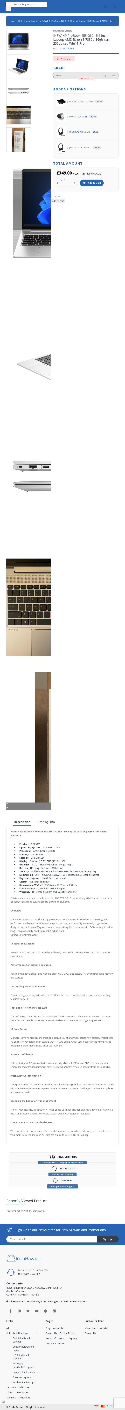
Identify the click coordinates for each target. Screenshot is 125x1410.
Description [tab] (22, 822)
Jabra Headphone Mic (84, 148)
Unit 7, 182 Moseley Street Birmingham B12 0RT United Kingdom (53, 1301)
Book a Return (67, 1333)
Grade (59, 68)
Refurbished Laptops (28, 21)
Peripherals (24, 1397)
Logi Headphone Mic (83, 132)
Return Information (55, 1338)
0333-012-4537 (29, 1274)
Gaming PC (23, 1392)
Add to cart (94, 182)
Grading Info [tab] (46, 822)
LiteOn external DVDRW (85, 102)
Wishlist (66, 58)
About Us (58, 1328)
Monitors (11, 1397)
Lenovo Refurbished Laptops (23, 1348)
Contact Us (51, 1333)
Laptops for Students (24, 1372)
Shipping (72, 1338)
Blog (47, 1328)
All (7, 1328)
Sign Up (107, 1239)
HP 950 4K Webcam (82, 117)
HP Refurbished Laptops (21, 1357)
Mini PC (10, 1392)
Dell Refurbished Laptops (21, 1340)
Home (13, 21)
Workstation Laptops (24, 1382)
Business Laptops (22, 1377)
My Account (90, 1328)
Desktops (11, 1387)
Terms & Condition (55, 1343)
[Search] (8, 9)
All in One (24, 1387)
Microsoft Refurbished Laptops (23, 1365)
